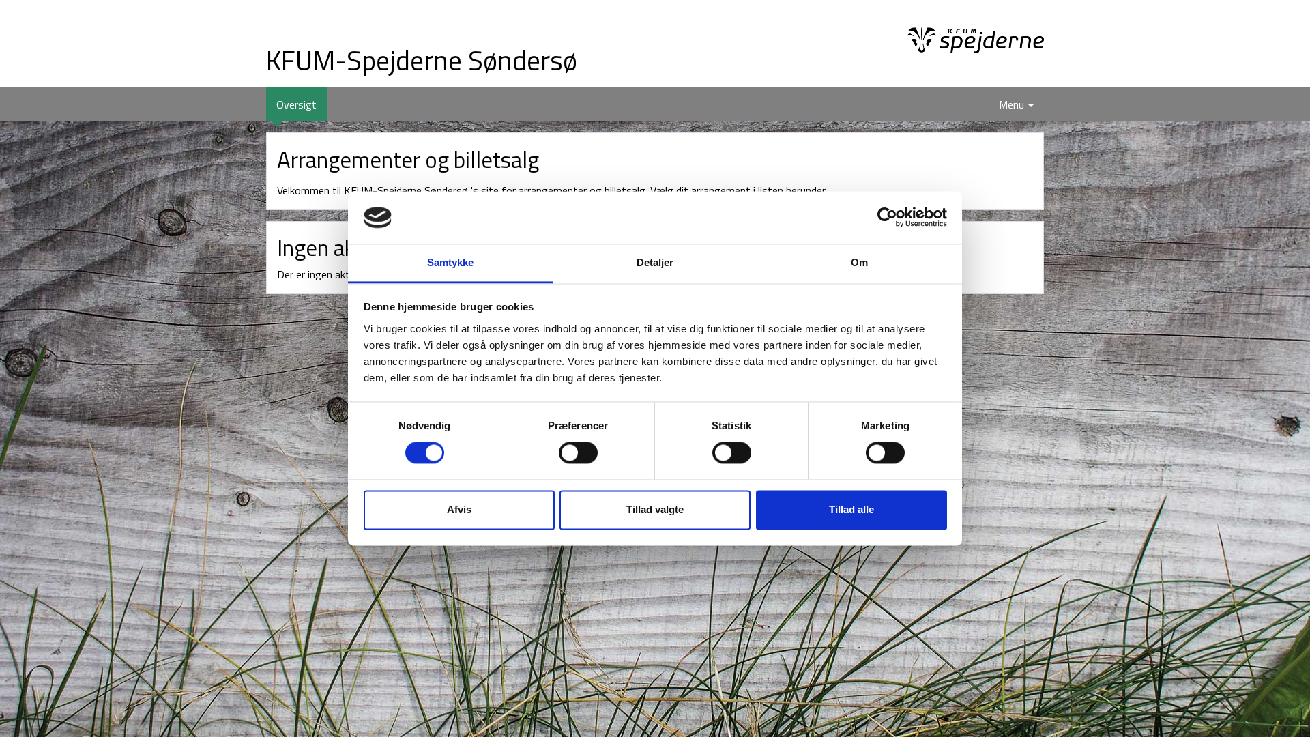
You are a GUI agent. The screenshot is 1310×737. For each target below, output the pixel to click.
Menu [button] (1013, 104)
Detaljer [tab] (655, 262)
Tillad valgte (655, 509)
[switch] (578, 453)
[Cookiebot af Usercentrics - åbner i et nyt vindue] (887, 217)
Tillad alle (851, 509)
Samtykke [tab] (450, 262)
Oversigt (301, 104)
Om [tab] (859, 262)
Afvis (459, 509)
